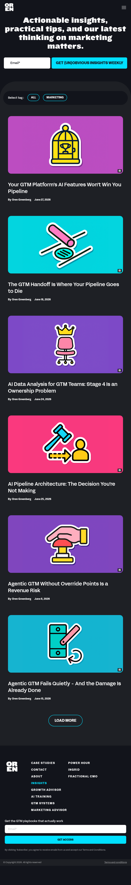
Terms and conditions (115, 862)
